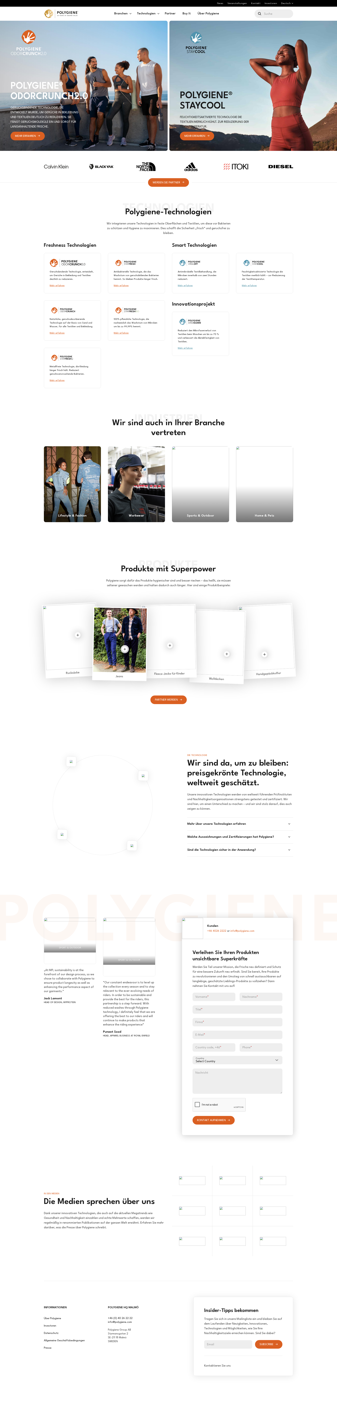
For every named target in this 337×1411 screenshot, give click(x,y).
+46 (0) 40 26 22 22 (120, 1318)
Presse (47, 1348)
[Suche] (260, 13)
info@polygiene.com (242, 931)
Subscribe (266, 1344)
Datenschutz (51, 1333)
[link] (61, 14)
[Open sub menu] (130, 14)
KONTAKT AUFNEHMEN (211, 1120)
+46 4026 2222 (216, 931)
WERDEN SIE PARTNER (166, 182)
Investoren (50, 1326)
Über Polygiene (52, 1318)
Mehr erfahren (25, 136)
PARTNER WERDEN (166, 699)
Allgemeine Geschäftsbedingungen (64, 1340)
